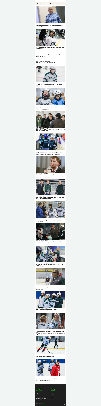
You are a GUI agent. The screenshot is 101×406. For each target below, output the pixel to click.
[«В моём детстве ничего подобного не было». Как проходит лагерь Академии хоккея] (50, 37)
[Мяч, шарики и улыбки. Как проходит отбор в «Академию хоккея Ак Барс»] (50, 321)
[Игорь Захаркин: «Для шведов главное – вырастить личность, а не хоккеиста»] (50, 254)
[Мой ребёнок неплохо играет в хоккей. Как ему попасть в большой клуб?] (50, 74)
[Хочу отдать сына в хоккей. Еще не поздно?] (50, 345)
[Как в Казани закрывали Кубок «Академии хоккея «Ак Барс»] (50, 209)
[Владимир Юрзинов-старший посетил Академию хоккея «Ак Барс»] (50, 14)
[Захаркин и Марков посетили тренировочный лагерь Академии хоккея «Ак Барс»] (50, 51)
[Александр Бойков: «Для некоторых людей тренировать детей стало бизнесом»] (50, 164)
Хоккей (39, 46)
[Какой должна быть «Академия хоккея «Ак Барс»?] (50, 299)
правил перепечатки (44, 403)
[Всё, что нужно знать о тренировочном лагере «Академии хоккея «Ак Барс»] (50, 96)
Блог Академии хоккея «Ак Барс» (44, 46)
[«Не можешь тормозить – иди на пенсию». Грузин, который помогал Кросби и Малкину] (50, 367)
